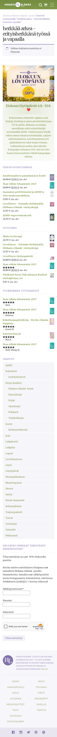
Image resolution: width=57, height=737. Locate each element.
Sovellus (41, 704)
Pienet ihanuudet (15, 500)
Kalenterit (11, 371)
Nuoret (9, 488)
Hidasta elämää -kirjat (20, 388)
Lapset (9, 453)
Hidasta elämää (18, 4)
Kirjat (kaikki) (14, 383)
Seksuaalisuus (14, 506)
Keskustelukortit (18, 429)
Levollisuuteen (14, 459)
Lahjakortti (12, 441)
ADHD (9, 365)
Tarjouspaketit (14, 512)
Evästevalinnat (15, 721)
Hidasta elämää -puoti (23, 15)
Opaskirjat (14, 406)
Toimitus (41, 709)
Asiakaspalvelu (15, 687)
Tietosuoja (16, 715)
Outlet (9, 494)
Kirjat (11, 400)
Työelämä (11, 523)
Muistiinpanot (14, 482)
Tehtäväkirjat (16, 418)
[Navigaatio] (52, 4)
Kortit (9, 424)
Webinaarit (12, 535)
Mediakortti (41, 698)
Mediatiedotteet (16, 704)
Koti (8, 435)
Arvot (41, 681)
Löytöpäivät (12, 471)
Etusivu (6, 15)
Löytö (9, 465)
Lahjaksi (10, 447)
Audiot (15, 681)
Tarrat (9, 518)
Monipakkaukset (15, 476)
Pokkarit (13, 412)
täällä (44, 669)
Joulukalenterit (16, 377)
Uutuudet (11, 529)
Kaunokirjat (15, 394)
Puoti (16, 709)
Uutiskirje (15, 698)
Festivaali (41, 687)
